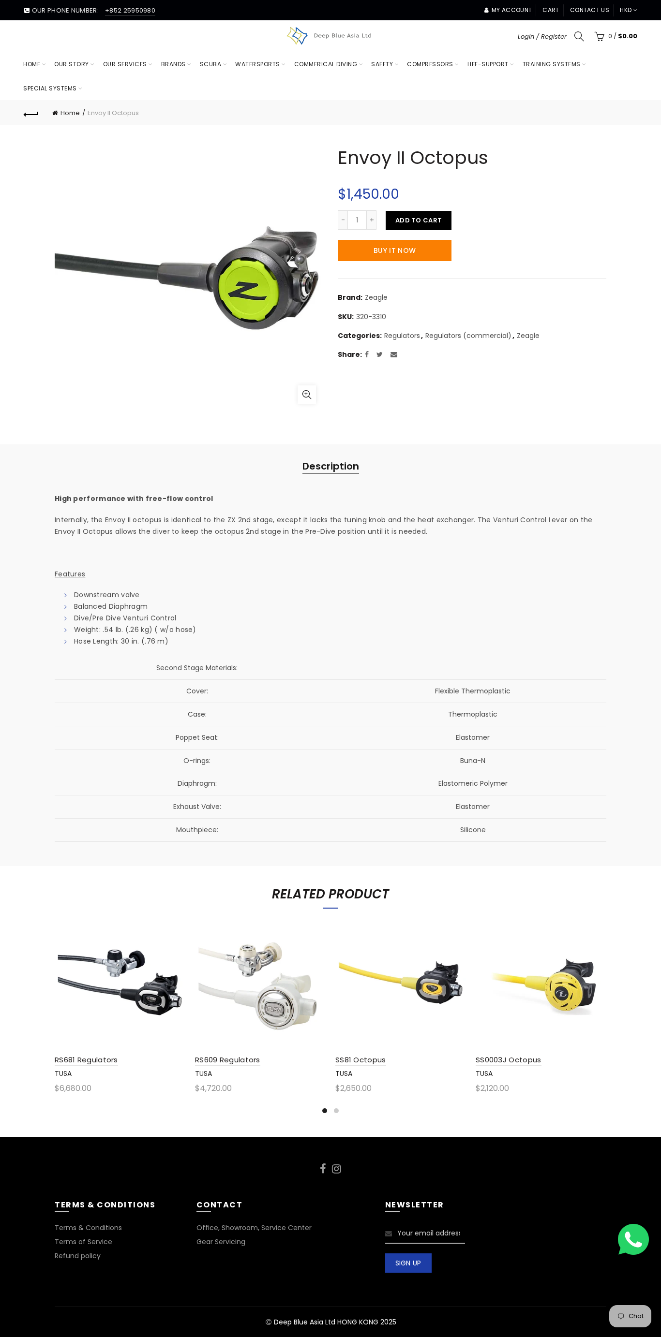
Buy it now (395, 250)
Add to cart (418, 220)
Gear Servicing (220, 1242)
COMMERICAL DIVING (326, 64)
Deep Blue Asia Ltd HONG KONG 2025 (335, 1322)
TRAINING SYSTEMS (552, 64)
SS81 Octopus (360, 1060)
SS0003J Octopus (508, 1060)
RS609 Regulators (227, 1060)
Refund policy (78, 1256)
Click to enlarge (307, 394)
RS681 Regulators (86, 1060)
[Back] (31, 113)
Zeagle (376, 297)
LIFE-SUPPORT (488, 64)
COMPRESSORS (430, 64)
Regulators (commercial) (468, 335)
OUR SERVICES (125, 64)
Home (70, 113)
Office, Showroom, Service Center (254, 1228)
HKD (625, 10)
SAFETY (382, 64)
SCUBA (211, 64)
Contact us (589, 10)
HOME (31, 64)
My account (512, 10)
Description (330, 466)
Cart (550, 10)
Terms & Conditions (88, 1228)
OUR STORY (71, 64)
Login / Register (542, 36)
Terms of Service (83, 1242)
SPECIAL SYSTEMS (50, 88)
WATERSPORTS (257, 64)
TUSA (63, 1073)
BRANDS (173, 64)
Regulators (402, 335)
